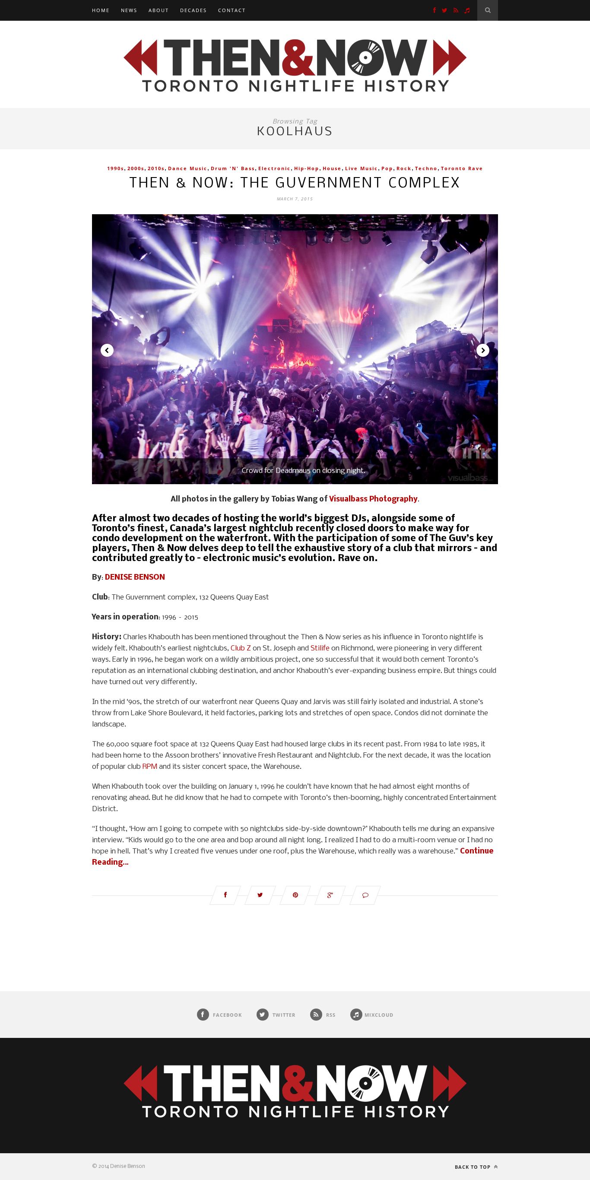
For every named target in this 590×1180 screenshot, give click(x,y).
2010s (156, 168)
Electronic (274, 168)
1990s (115, 168)
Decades (193, 10)
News (129, 10)
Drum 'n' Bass (233, 168)
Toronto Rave (462, 168)
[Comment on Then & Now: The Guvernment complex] (365, 895)
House (332, 168)
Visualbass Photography (373, 499)
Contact (232, 10)
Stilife (320, 648)
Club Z (241, 648)
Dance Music (187, 168)
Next (482, 350)
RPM (150, 767)
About (159, 10)
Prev (107, 350)
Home (101, 10)
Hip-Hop (306, 168)
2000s (135, 168)
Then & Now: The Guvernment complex (295, 184)
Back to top (473, 1167)
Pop (387, 168)
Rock (404, 168)
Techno (426, 168)
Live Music (361, 168)
